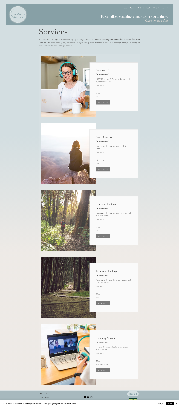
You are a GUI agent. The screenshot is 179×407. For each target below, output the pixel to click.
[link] (114, 70)
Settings (160, 404)
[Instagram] (88, 397)
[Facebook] (91, 397)
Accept (170, 404)
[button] (103, 102)
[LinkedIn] (85, 397)
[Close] (176, 403)
